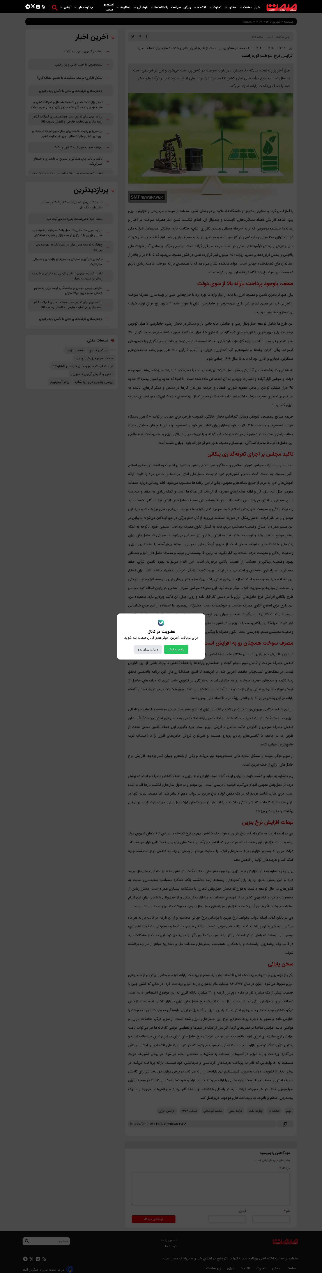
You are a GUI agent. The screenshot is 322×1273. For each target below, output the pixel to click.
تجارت (217, 7)
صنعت (248, 7)
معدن (232, 7)
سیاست (176, 7)
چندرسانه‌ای (86, 7)
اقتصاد (202, 7)
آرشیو (67, 7)
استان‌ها (125, 7)
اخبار (257, 7)
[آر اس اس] (43, 7)
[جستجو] (54, 7)
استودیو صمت (108, 7)
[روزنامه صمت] (282, 7)
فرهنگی (142, 7)
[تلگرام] (27, 7)
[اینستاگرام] (38, 7)
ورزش (187, 7)
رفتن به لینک (176, 649)
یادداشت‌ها (161, 7)
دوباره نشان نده (148, 649)
